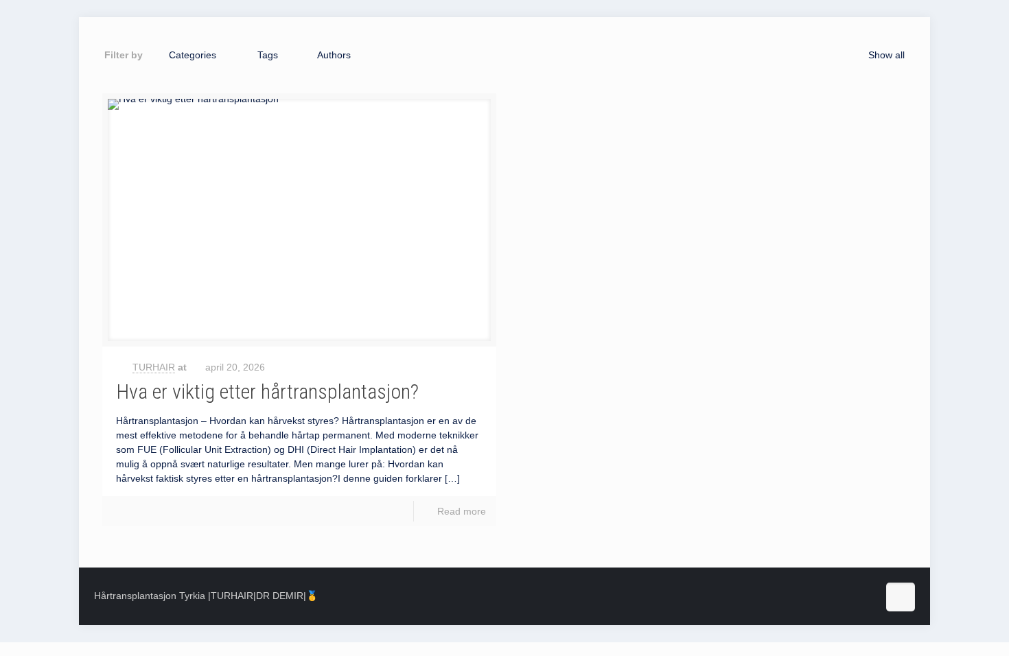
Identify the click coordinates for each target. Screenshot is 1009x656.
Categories (192, 54)
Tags (267, 54)
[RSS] (858, 598)
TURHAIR (153, 367)
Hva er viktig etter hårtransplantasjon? (267, 391)
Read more (461, 511)
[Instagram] (825, 598)
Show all (886, 54)
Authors (334, 54)
